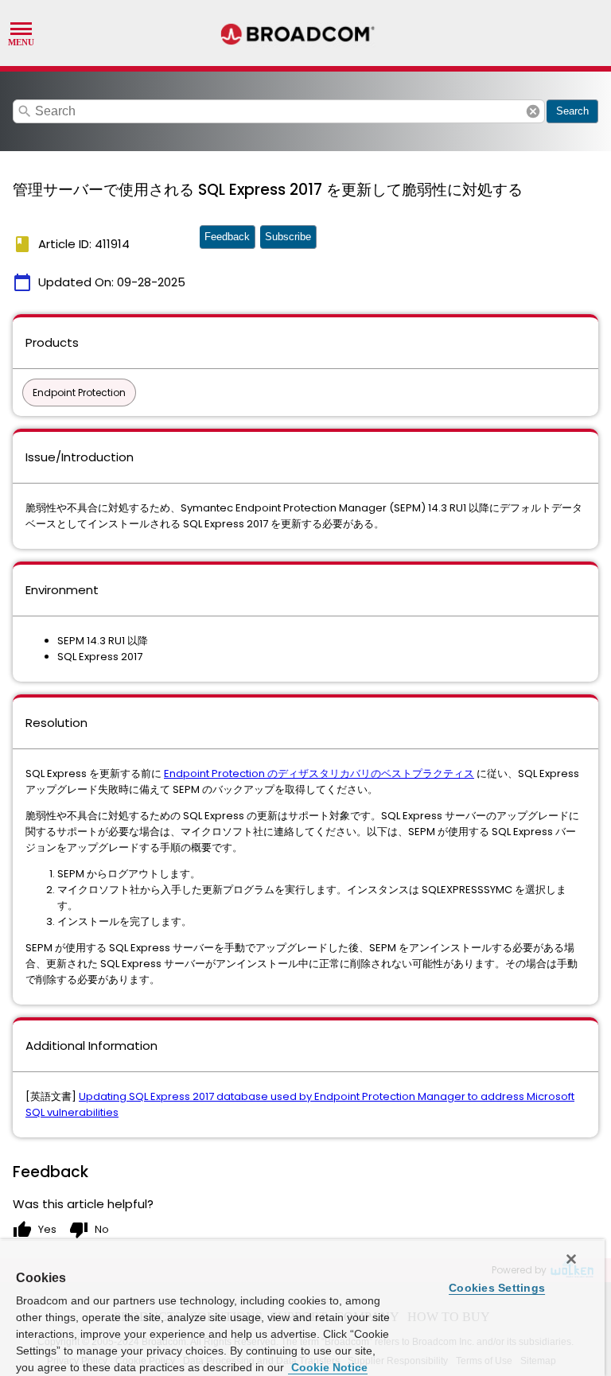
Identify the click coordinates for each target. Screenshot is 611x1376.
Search (572, 111)
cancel (533, 111)
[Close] (571, 1259)
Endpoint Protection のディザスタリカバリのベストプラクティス (319, 773)
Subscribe (288, 237)
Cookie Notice (328, 1367)
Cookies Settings (497, 1287)
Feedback (227, 237)
